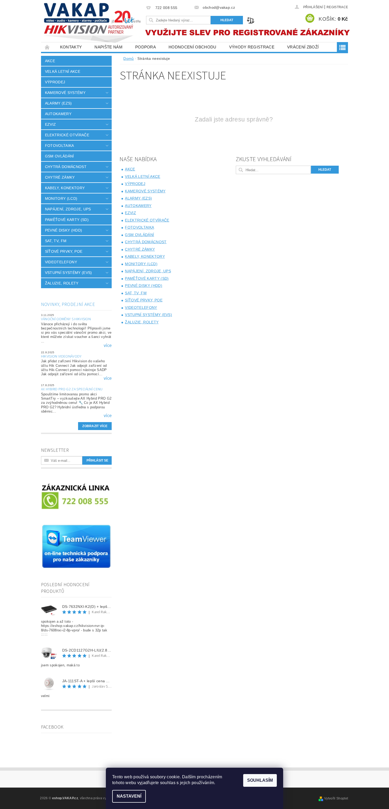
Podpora (145, 47)
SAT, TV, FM (56, 241)
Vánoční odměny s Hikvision (66, 319)
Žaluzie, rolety (62, 283)
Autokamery (58, 114)
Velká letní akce (62, 71)
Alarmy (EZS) (58, 103)
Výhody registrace (251, 47)
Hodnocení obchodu (192, 47)
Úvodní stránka (47, 47)
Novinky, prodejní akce (68, 304)
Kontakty (71, 47)
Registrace (337, 7)
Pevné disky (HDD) (63, 230)
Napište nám (108, 47)
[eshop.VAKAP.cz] (93, 24)
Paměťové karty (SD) (67, 220)
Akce (50, 61)
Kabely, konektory (65, 188)
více (108, 346)
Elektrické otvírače (67, 135)
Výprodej (55, 82)
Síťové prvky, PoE (63, 251)
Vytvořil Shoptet (336, 798)
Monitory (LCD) (61, 198)
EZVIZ (50, 124)
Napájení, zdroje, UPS (68, 209)
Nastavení (129, 796)
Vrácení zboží (303, 47)
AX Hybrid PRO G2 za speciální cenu (72, 389)
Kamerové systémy (65, 93)
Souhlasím (260, 780)
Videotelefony (61, 262)
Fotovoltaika (59, 145)
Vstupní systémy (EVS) (68, 272)
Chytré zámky (60, 177)
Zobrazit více (94, 426)
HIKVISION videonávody (61, 356)
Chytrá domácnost (66, 167)
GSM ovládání (59, 156)
